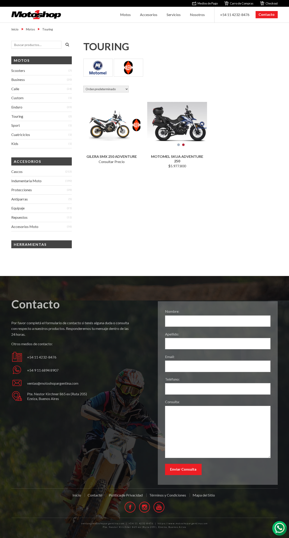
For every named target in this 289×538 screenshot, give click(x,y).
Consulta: (172, 402)
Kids (14, 143)
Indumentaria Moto (26, 181)
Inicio (15, 29)
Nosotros (197, 14)
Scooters (18, 70)
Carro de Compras (241, 3)
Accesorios (148, 14)
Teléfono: (172, 379)
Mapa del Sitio (204, 495)
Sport (15, 125)
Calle (15, 89)
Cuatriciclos (20, 134)
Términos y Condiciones (167, 495)
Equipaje (18, 208)
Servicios (174, 14)
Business (18, 79)
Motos (125, 14)
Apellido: (172, 334)
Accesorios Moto (24, 226)
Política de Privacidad (126, 495)
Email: (170, 356)
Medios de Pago (208, 3)
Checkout (272, 3)
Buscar (67, 44)
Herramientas (30, 244)
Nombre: (172, 311)
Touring (17, 116)
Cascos (17, 171)
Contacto (267, 14)
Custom (17, 98)
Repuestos (19, 217)
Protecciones (21, 190)
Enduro (16, 107)
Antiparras (19, 199)
